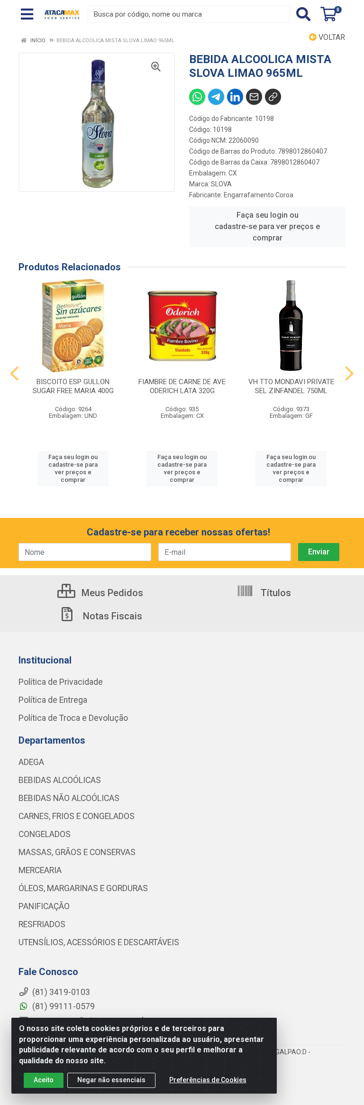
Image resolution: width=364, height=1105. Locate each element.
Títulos (274, 593)
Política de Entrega (52, 700)
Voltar (331, 37)
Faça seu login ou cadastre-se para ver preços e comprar (267, 226)
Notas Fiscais (111, 616)
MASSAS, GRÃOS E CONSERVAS (77, 852)
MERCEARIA (40, 870)
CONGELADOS (44, 834)
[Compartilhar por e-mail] (254, 97)
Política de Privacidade (60, 682)
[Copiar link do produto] (273, 97)
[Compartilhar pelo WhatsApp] (197, 97)
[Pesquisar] (303, 14)
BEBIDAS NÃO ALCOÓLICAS (68, 798)
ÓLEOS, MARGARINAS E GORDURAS (83, 888)
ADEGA (31, 762)
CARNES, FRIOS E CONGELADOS (76, 816)
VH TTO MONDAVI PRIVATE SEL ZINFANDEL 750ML (291, 386)
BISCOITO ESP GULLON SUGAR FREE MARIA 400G (73, 386)
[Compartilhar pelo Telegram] (216, 97)
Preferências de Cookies (207, 1080)
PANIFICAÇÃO (44, 906)
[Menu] (27, 14)
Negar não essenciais (111, 1080)
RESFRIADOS (41, 924)
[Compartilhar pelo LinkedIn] (235, 97)
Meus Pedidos (111, 593)
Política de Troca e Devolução (73, 718)
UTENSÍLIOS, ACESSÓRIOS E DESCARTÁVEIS (98, 942)
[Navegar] (14, 373)
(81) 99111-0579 (62, 1006)
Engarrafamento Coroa (258, 195)
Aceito (44, 1080)
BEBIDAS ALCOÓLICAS (59, 780)
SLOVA (221, 184)
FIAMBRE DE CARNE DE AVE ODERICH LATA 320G (182, 386)
